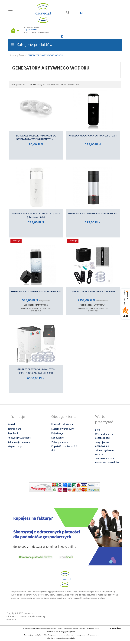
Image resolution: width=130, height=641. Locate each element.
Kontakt (12, 424)
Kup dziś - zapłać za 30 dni (64, 448)
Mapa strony (15, 447)
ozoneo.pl (28, 613)
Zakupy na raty (59, 442)
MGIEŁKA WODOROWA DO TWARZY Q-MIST (93, 136)
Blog (97, 430)
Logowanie (57, 438)
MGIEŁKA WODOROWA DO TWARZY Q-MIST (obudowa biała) (36, 215)
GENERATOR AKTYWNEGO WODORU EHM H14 (36, 292)
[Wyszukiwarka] (67, 13)
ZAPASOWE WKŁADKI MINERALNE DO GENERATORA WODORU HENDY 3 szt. (36, 138)
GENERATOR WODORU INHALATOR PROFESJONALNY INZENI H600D (36, 371)
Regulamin (13, 433)
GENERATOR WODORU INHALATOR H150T (93, 292)
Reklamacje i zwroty (19, 442)
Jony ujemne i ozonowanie (102, 444)
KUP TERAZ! (36, 163)
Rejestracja (57, 433)
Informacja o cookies (16, 616)
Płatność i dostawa (62, 424)
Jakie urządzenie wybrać (104, 452)
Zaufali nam (14, 429)
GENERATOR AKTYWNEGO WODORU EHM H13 (92, 214)
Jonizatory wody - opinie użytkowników (107, 460)
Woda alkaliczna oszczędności (104, 436)
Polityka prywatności (19, 438)
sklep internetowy (36, 616)
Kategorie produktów (34, 45)
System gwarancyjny (62, 429)
